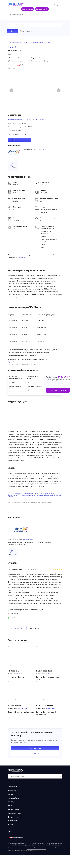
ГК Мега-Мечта (41, 150)
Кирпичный (49, 495)
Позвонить (35, 753)
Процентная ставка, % (34, 386)
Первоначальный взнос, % (33, 378)
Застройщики (12, 787)
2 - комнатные (26, 493)
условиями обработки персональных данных (21, 851)
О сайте (10, 824)
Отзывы (10, 806)
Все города (11, 802)
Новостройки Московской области (20, 119)
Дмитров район (39, 119)
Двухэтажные (13, 495)
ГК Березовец (50, 709)
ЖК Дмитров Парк (44, 671)
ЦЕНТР (47, 674)
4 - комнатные (48, 493)
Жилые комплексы (14, 783)
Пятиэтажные (23, 495)
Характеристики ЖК (15, 43)
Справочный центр (14, 813)
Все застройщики (13, 798)
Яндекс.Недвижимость (16, 362)
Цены (26, 43)
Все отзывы (34, 628)
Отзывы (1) (12, 47)
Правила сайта (13, 821)
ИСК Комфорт (22, 709)
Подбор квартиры (27, 9)
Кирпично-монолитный (36, 495)
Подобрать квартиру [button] (58, 390)
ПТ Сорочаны (14, 671)
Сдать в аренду (41, 9)
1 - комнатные (16, 493)
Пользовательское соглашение (36, 849)
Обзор (47, 43)
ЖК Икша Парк (14, 706)
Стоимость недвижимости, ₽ (15, 378)
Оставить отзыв (17, 628)
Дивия (19, 674)
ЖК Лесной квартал (44, 706)
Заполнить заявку (35, 748)
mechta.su (21, 257)
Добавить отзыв (13, 809)
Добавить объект (14, 817)
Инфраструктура (37, 43)
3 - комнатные (37, 493)
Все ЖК (10, 794)
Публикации (12, 790)
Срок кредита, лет (15, 386)
